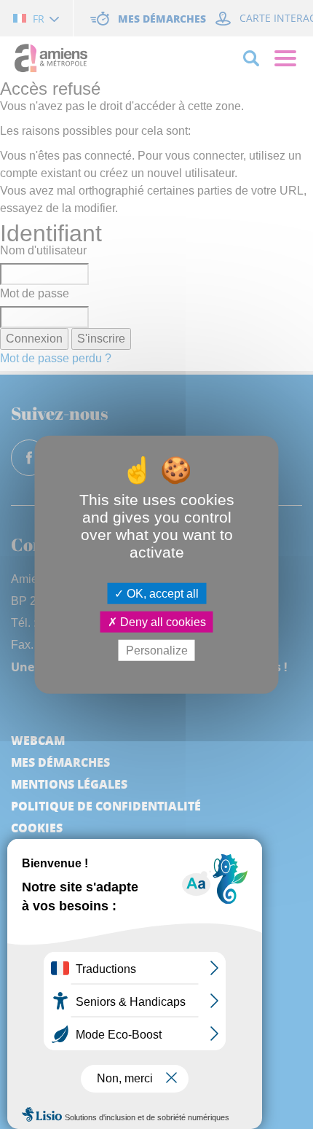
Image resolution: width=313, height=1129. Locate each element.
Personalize (157, 650)
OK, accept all (161, 593)
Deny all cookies (161, 621)
